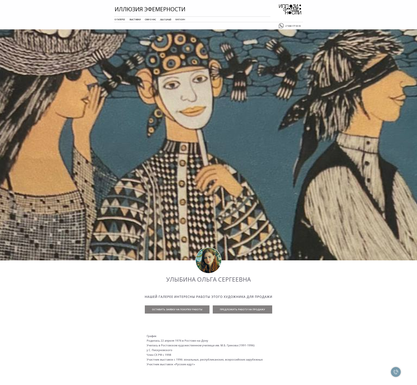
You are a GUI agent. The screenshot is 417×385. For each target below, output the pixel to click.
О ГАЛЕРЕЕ (120, 19)
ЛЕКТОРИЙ (165, 19)
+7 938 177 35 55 (293, 25)
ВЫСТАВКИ (135, 19)
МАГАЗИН (180, 19)
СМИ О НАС (150, 19)
